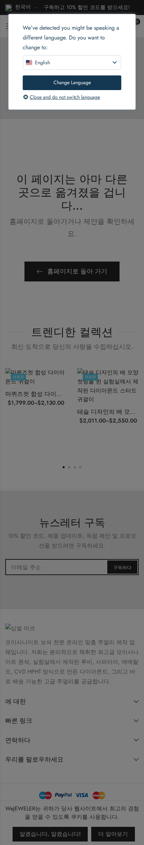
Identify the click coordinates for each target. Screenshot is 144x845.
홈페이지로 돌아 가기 (77, 271)
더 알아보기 (113, 834)
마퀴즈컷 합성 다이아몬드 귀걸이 (49, 394)
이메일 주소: (72, 567)
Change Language (72, 82)
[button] (64, 467)
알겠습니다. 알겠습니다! (50, 834)
